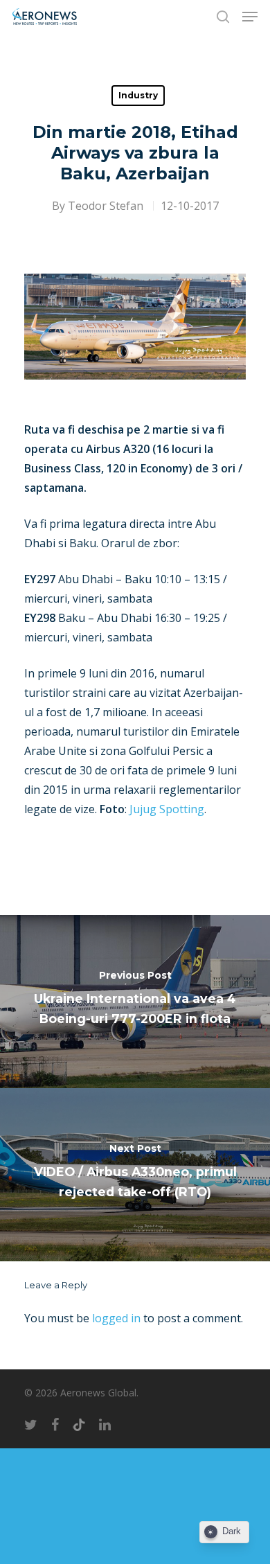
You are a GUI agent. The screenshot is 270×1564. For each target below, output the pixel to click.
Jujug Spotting (166, 809)
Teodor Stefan (105, 205)
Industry (138, 95)
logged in (116, 1318)
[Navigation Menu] (250, 17)
